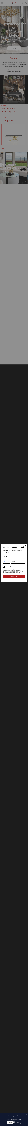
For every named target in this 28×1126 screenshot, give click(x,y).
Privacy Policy (18, 1119)
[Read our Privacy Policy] (24, 569)
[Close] (26, 1114)
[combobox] (6, 562)
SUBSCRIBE (14, 576)
